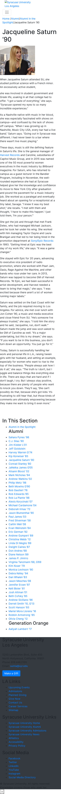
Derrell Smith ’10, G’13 (21, 603)
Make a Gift (11, 673)
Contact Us (15, 702)
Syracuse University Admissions (27, 730)
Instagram (14, 773)
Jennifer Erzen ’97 (19, 584)
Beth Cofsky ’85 (18, 596)
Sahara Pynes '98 (19, 437)
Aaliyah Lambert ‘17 (20, 629)
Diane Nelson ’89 (18, 554)
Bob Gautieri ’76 (18, 490)
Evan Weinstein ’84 (20, 528)
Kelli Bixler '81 (17, 588)
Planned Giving (17, 695)
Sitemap (13, 710)
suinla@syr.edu (19, 666)
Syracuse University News (24, 734)
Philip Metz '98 (17, 482)
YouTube (14, 769)
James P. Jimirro (18, 558)
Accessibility (16, 741)
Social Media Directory (22, 777)
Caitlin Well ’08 (17, 524)
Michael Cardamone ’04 (22, 505)
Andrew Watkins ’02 (20, 478)
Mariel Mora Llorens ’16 (22, 611)
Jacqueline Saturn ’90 (21, 459)
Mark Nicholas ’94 (19, 475)
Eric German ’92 (18, 531)
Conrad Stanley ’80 (20, 463)
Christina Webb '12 (20, 539)
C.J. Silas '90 (16, 441)
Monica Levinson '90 (21, 569)
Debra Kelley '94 (18, 573)
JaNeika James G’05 (21, 467)
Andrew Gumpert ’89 (21, 535)
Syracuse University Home (24, 723)
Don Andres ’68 (18, 550)
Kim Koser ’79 (17, 565)
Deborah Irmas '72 (19, 509)
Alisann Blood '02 (19, 471)
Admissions (15, 691)
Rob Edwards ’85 (19, 494)
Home (6, 18)
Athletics (14, 738)
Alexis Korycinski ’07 (21, 501)
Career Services (18, 706)
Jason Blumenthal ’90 (21, 512)
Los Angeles (12, 6)
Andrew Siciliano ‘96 (21, 599)
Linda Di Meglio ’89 (20, 543)
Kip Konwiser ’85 (18, 456)
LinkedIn (13, 766)
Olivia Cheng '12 (18, 618)
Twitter (13, 762)
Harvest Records (10, 155)
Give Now (14, 698)
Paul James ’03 (17, 516)
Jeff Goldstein (17, 448)
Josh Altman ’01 (18, 592)
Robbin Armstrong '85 (22, 614)
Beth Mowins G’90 (19, 486)
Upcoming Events (19, 687)
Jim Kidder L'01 (18, 444)
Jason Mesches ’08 (20, 580)
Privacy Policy (17, 745)
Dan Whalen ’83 (18, 577)
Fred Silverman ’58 (20, 520)
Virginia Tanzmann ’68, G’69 (25, 562)
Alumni (15, 18)
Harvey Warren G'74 (20, 452)
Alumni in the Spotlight (22, 426)
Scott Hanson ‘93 (19, 607)
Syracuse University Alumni (25, 726)
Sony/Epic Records (42, 240)
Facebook (14, 758)
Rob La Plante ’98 (19, 497)
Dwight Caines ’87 (19, 546)
